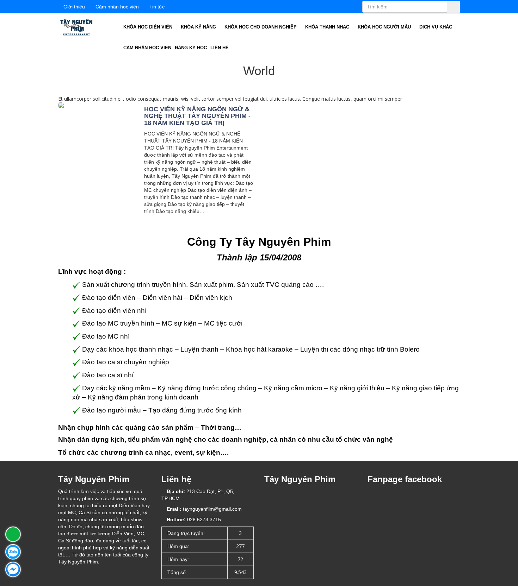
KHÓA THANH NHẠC (328, 27)
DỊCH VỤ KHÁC (436, 27)
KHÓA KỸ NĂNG (199, 27)
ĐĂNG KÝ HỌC (191, 47)
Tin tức (157, 7)
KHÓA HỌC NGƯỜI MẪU (385, 27)
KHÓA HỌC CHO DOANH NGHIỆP (261, 27)
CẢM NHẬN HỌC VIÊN (147, 47)
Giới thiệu (74, 7)
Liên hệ (219, 47)
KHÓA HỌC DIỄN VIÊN (148, 27)
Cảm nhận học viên (117, 7)
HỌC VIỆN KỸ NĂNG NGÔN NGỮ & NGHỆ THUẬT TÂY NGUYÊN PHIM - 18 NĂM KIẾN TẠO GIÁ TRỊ (197, 116)
